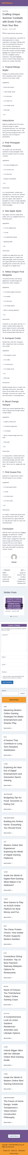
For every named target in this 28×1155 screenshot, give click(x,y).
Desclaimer (21, 1150)
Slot (5, 841)
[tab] (10, 616)
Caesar (6, 29)
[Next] (22, 605)
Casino (6, 764)
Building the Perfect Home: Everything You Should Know (13, 824)
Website (4, 672)
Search (4, 690)
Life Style (5, 11)
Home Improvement (9, 818)
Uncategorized (8, 794)
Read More (8, 728)
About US (14, 1150)
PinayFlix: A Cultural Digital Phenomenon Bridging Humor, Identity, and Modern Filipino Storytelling (14, 603)
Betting (6, 986)
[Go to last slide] (6, 605)
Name (4, 657)
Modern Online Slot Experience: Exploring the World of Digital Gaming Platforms (13, 851)
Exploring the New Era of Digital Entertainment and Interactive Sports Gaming (13, 774)
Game (5, 706)
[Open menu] (24, 3)
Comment (5, 635)
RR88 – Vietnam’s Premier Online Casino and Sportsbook (6, 576)
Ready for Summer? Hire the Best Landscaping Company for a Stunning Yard (21, 577)
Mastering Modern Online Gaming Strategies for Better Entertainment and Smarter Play (13, 716)
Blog (5, 737)
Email (4, 664)
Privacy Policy (14, 1153)
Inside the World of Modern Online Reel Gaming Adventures (13, 1080)
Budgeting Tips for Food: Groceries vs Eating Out (13, 800)
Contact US (6, 1150)
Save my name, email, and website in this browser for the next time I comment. (13, 677)
